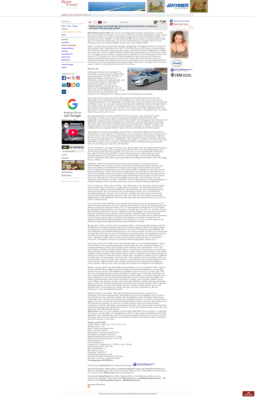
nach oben (248, 395)
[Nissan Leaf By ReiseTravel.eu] (147, 79)
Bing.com (65, 158)
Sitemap (125, 393)
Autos (71, 15)
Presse (112, 393)
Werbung (154, 393)
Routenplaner (66, 175)
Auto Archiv (78, 15)
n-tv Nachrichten (69, 151)
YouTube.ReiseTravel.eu (110, 380)
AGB (130, 393)
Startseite (64, 15)
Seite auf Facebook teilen (181, 21)
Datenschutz (137, 393)
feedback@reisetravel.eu (149, 378)
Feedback (106, 393)
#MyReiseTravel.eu (131, 380)
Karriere (119, 393)
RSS (100, 393)
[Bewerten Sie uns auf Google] (73, 108)
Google (64, 154)
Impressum (146, 393)
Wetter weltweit (67, 172)
